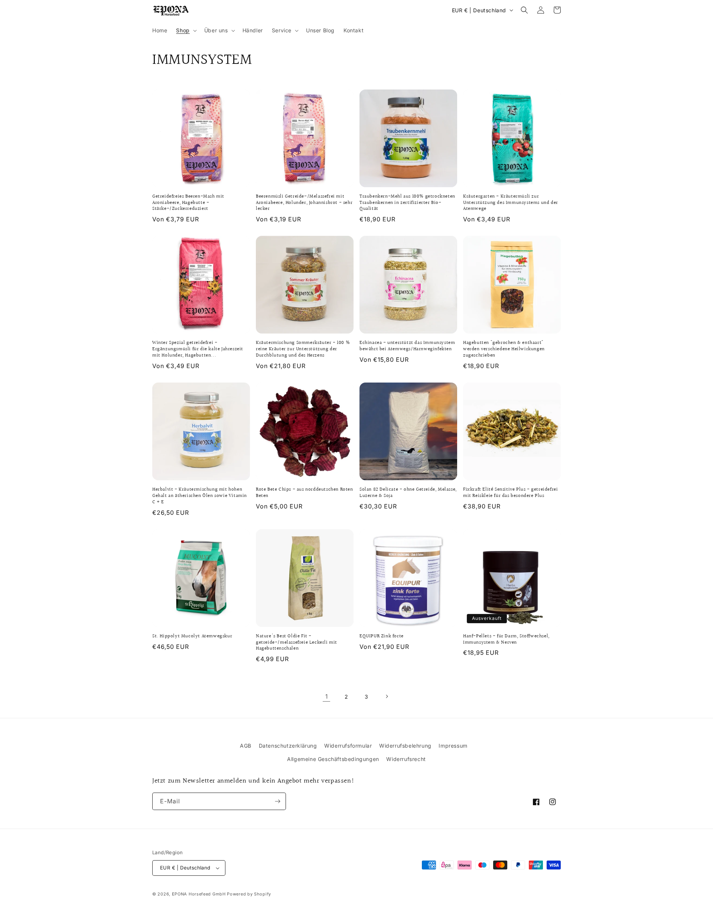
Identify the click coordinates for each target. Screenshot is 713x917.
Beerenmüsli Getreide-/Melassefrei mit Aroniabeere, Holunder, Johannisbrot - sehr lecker (304, 203)
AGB (245, 745)
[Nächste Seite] (386, 696)
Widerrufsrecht (406, 759)
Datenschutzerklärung (288, 745)
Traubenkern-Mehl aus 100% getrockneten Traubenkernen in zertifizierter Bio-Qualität (407, 203)
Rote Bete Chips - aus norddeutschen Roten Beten (304, 493)
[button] (185, 30)
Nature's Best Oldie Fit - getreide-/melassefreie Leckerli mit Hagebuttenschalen (296, 642)
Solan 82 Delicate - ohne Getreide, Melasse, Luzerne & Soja (408, 493)
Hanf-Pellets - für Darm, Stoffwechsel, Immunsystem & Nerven (506, 639)
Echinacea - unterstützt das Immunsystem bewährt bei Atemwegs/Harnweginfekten (407, 346)
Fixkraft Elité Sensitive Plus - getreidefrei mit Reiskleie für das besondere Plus (510, 493)
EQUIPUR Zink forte (381, 636)
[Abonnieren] (277, 801)
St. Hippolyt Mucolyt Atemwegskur (192, 636)
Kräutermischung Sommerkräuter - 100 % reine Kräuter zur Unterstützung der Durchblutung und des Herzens (303, 349)
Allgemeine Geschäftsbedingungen (333, 759)
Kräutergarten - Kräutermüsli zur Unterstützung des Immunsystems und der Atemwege (510, 203)
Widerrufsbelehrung (405, 745)
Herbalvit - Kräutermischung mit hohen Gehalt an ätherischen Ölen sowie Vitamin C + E (199, 496)
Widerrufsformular (348, 745)
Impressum (453, 745)
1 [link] (326, 696)
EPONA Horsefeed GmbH (199, 894)
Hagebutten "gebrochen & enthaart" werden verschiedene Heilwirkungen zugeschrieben (504, 349)
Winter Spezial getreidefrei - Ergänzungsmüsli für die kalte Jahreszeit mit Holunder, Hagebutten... (197, 349)
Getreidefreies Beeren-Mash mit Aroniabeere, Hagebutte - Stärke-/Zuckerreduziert (188, 203)
